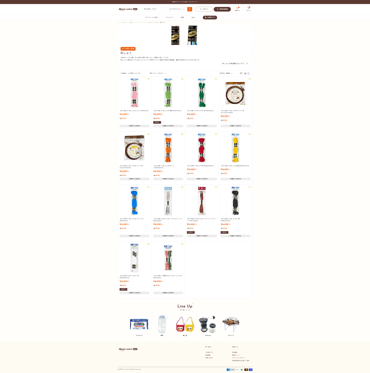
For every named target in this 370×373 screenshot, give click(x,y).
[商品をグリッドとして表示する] (245, 73)
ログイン (205, 9)
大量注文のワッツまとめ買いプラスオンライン (185, 2)
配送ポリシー (236, 355)
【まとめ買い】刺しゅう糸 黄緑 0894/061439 (167, 110)
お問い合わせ (209, 358)
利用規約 (235, 352)
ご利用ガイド (211, 17)
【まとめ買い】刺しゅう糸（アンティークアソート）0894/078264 (202, 219)
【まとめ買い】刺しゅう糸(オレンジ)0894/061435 (163, 166)
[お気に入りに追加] (148, 79)
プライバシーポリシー (238, 358)
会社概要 (208, 355)
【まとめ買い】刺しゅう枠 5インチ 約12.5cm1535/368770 (232, 111)
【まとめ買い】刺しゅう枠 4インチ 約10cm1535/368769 (131, 166)
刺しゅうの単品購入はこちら (233, 63)
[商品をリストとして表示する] (248, 73)
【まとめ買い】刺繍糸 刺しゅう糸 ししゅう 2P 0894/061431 (167, 276)
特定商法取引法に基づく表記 (240, 360)
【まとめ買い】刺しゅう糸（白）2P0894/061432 (130, 276)
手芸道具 (156, 22)
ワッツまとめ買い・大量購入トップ (127, 22)
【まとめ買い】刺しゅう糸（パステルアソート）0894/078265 (168, 219)
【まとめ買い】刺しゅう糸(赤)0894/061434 (200, 165)
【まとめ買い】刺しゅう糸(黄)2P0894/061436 (235, 165)
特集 (182, 17)
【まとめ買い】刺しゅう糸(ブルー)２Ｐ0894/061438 (132, 219)
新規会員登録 (224, 9)
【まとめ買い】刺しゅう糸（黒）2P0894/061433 (231, 219)
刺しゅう (162, 22)
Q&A (193, 17)
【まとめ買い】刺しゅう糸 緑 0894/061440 (200, 110)
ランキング (169, 17)
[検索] (189, 9)
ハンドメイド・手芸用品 (146, 22)
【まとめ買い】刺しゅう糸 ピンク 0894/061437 (134, 110)
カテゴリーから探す (151, 17)
